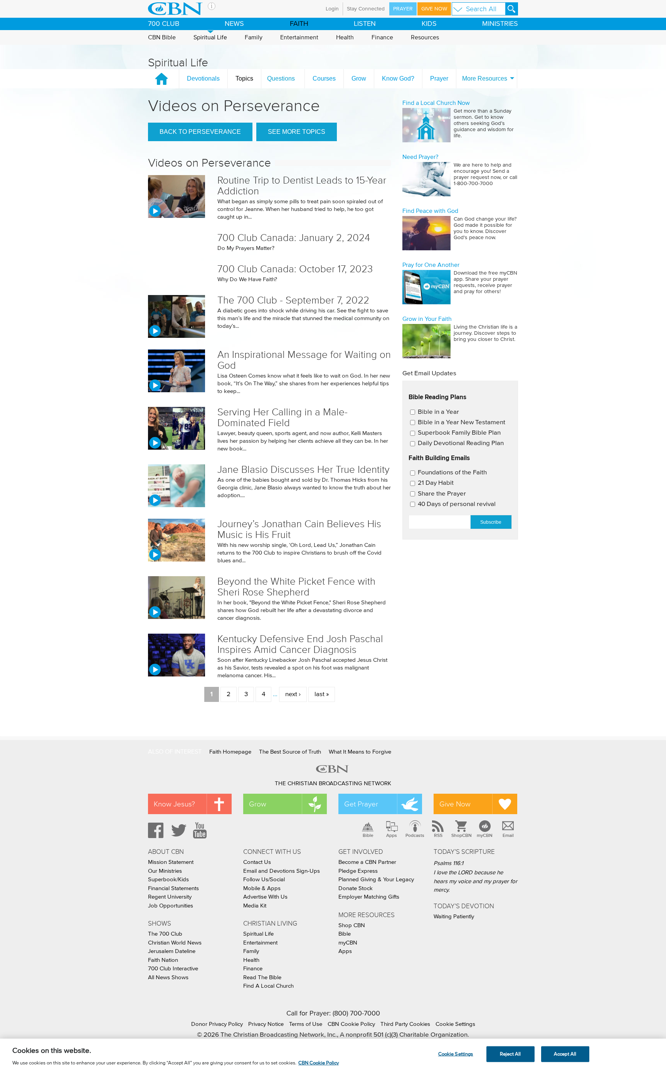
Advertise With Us (265, 897)
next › (293, 694)
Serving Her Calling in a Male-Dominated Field (282, 417)
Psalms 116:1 (448, 863)
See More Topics (296, 131)
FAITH (299, 23)
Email (508, 835)
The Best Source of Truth (290, 752)
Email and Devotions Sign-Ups (281, 871)
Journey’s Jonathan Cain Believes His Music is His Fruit (299, 529)
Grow (359, 78)
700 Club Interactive (173, 968)
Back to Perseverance (200, 131)
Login (332, 9)
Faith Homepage (230, 752)
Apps (391, 835)
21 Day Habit (436, 483)
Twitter (178, 830)
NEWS (234, 23)
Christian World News (175, 943)
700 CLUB (163, 23)
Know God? (398, 78)
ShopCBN (461, 835)
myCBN (485, 835)
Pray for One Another (430, 265)
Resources (425, 37)
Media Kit (254, 906)
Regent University (170, 897)
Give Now (434, 9)
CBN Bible (162, 37)
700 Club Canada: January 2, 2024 (293, 237)
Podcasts (414, 835)
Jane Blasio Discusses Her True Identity (303, 469)
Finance (382, 37)
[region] (333, 1055)
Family (253, 37)
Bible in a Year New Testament (461, 422)
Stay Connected (366, 9)
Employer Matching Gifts (368, 897)
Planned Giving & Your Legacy (376, 879)
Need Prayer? (420, 157)
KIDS (429, 23)
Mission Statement (170, 862)
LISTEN (365, 23)
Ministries (500, 23)
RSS (438, 835)
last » (321, 694)
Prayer (403, 9)
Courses (324, 78)
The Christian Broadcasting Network (333, 783)
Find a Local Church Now (436, 103)
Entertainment (299, 37)
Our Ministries (165, 871)
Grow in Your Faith (427, 319)
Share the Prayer (442, 494)
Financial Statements (173, 888)
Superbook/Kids (168, 879)
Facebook (155, 830)
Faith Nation (163, 960)
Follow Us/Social (264, 879)
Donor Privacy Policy (217, 1024)
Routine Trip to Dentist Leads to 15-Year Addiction (301, 186)
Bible (368, 835)
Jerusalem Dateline (171, 951)
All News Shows (168, 977)
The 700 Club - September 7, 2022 (293, 300)
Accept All (565, 1053)
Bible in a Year (438, 412)
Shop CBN (351, 925)
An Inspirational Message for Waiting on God (304, 360)
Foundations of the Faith (452, 472)
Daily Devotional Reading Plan (461, 443)
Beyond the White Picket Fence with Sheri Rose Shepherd (296, 587)
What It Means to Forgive (360, 752)
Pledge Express (358, 871)
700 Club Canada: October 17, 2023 (295, 269)
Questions (281, 78)
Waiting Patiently (454, 916)
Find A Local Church (268, 986)
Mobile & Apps (262, 888)
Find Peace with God (430, 211)
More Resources (484, 78)
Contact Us (257, 862)
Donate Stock (355, 888)
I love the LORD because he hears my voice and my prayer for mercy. (475, 881)
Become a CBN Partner (367, 862)
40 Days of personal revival (457, 504)
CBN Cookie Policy (351, 1024)
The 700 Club (165, 934)
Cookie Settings (455, 1024)
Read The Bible (262, 977)
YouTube (201, 830)
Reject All (510, 1053)
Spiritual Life (210, 37)
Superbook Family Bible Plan (459, 433)
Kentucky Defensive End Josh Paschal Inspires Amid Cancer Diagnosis (300, 644)
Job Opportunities (170, 906)
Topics (244, 78)
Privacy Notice (266, 1024)
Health (345, 37)
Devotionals (203, 78)
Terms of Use (305, 1024)
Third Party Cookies (405, 1024)
